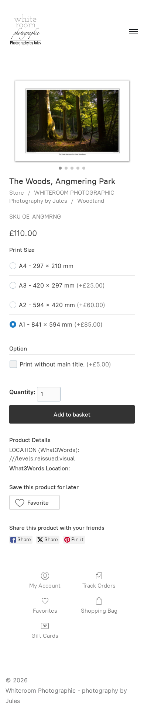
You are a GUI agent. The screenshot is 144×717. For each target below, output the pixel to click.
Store (16, 192)
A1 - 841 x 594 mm (61, 324)
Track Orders (99, 585)
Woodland (90, 200)
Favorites (45, 610)
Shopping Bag (99, 610)
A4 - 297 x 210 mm (46, 265)
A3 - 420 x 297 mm (62, 285)
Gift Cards (44, 635)
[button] (34, 502)
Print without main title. (65, 364)
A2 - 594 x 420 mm (62, 305)
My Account (45, 585)
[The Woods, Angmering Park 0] (72, 121)
